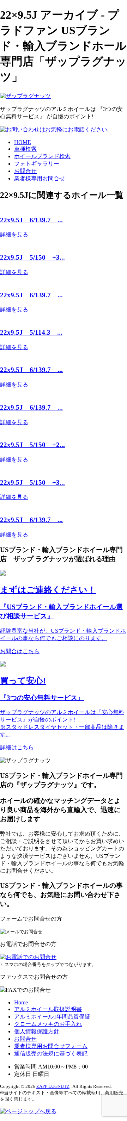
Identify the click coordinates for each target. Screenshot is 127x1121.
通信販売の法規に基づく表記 (50, 1054)
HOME (22, 142)
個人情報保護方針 (36, 1031)
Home (21, 1002)
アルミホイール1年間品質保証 (52, 1017)
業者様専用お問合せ (39, 178)
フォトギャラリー (36, 164)
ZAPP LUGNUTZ (52, 1086)
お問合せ (25, 171)
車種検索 (25, 149)
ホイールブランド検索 (42, 156)
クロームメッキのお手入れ (48, 1024)
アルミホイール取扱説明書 (48, 1009)
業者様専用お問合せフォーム (50, 1046)
